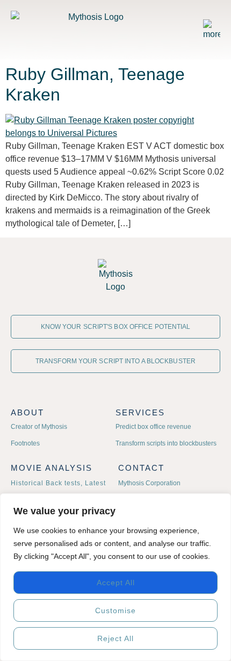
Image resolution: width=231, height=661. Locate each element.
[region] (115, 577)
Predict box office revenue (153, 426)
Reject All (115, 638)
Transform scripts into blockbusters (166, 443)
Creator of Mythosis (39, 426)
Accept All (116, 582)
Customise (115, 610)
